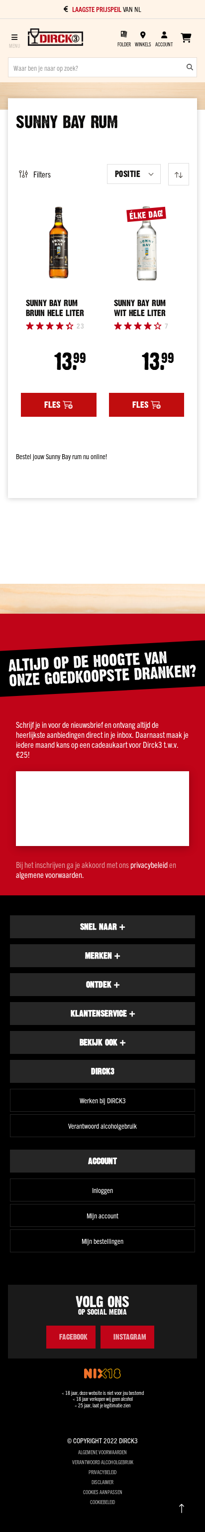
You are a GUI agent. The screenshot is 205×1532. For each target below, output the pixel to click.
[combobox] (102, 67)
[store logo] (55, 37)
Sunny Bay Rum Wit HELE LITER (140, 308)
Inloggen (102, 1190)
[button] (134, 174)
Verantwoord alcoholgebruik (102, 1125)
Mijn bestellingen (102, 1240)
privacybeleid (149, 864)
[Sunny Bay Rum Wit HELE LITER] (147, 243)
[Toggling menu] (14, 38)
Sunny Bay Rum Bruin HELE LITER (55, 308)
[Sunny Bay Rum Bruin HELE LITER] (59, 243)
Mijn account (102, 1215)
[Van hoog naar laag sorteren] (178, 174)
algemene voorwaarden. (50, 874)
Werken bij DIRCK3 (103, 1100)
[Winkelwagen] (186, 38)
